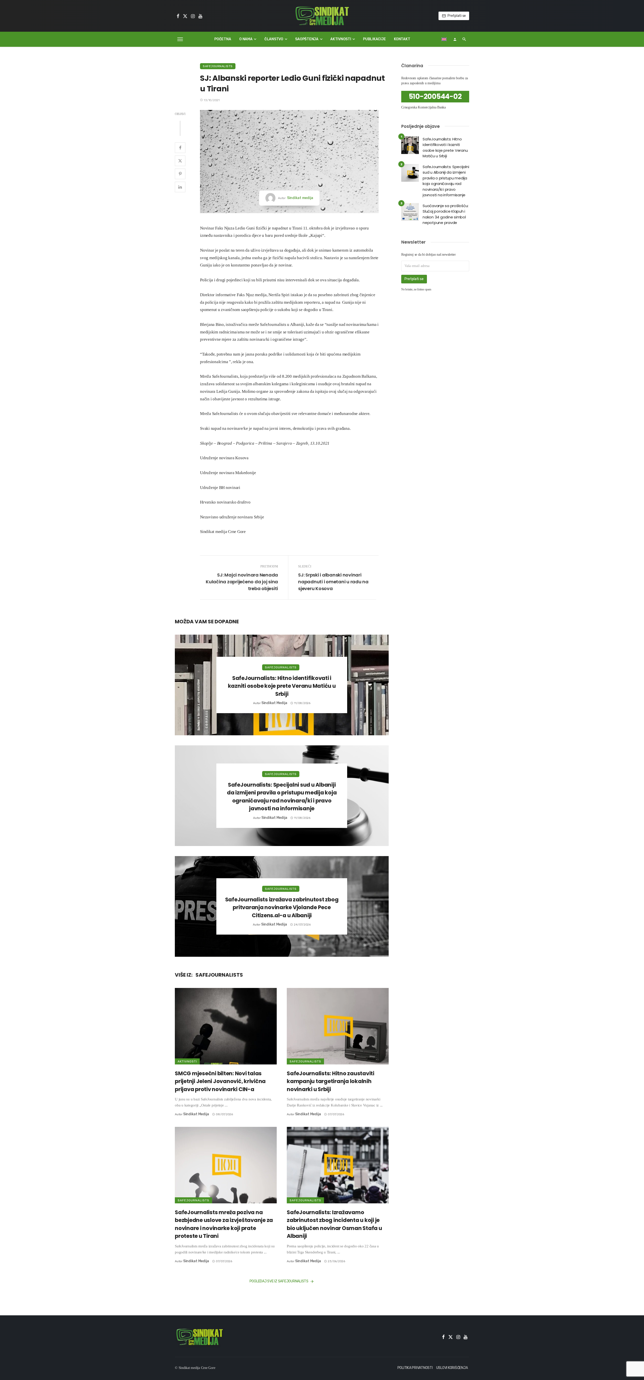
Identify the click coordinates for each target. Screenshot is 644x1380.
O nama (246, 39)
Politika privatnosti (415, 1368)
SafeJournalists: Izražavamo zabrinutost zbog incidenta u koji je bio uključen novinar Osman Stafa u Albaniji (334, 1224)
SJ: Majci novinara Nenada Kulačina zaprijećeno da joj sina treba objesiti (242, 582)
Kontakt (402, 39)
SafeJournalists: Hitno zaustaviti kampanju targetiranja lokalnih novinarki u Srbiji (330, 1081)
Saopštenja (306, 39)
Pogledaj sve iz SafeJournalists (279, 1281)
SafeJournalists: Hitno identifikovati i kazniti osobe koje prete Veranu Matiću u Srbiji (282, 686)
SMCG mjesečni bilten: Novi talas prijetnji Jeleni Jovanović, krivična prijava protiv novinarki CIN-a (220, 1081)
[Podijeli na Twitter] (180, 161)
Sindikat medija (300, 198)
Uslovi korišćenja (452, 1368)
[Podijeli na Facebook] (180, 147)
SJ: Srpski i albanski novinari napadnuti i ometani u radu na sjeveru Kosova (333, 582)
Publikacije (374, 39)
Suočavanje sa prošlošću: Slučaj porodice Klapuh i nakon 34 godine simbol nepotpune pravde (445, 214)
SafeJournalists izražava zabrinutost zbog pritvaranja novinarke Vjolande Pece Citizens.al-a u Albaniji (282, 907)
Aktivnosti (340, 39)
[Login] (454, 39)
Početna (222, 39)
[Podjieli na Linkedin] (180, 187)
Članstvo (273, 39)
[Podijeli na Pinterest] (180, 174)
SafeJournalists (218, 66)
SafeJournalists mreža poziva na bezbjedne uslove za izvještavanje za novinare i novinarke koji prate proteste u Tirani (224, 1224)
